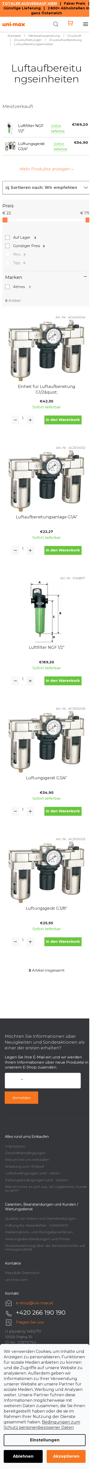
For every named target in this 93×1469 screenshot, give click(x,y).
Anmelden (21, 1098)
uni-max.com (16, 1279)
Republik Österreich (22, 1272)
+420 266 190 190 (40, 1312)
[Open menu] (85, 24)
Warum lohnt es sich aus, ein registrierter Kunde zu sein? (46, 1188)
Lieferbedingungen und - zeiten (32, 1173)
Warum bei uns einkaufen (27, 1159)
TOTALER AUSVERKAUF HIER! (29, 3)
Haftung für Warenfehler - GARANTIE (36, 1225)
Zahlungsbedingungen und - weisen (36, 1180)
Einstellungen (45, 1440)
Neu (19, 254)
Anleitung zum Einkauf (24, 1166)
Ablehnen (23, 1456)
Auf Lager (24, 237)
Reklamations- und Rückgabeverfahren (39, 1232)
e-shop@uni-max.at (34, 1303)
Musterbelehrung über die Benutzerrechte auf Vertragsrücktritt (45, 1247)
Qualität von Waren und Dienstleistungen (40, 1218)
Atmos (21, 287)
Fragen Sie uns (30, 1322)
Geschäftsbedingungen (25, 1153)
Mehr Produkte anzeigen (45, 169)
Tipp (19, 263)
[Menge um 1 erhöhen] (30, 420)
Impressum (15, 1146)
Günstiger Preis (29, 246)
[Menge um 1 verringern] (15, 420)
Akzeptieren (66, 1456)
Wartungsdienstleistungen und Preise (37, 1239)
